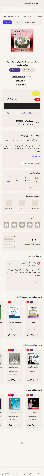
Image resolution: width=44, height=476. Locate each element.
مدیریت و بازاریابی (20, 16)
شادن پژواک (20, 84)
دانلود (8, 22)
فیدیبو (39, 16)
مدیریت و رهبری (7, 16)
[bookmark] (27, 56)
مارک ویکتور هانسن (18, 76)
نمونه (8, 113)
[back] (41, 3)
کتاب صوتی (31, 16)
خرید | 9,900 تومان (11, 473)
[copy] (6, 122)
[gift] (22, 56)
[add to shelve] (35, 203)
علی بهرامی (19, 80)
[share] (16, 56)
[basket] (9, 3)
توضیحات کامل (35, 156)
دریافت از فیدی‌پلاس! (29, 113)
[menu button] (3, 3)
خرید (22, 106)
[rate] (37, 225)
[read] (9, 203)
